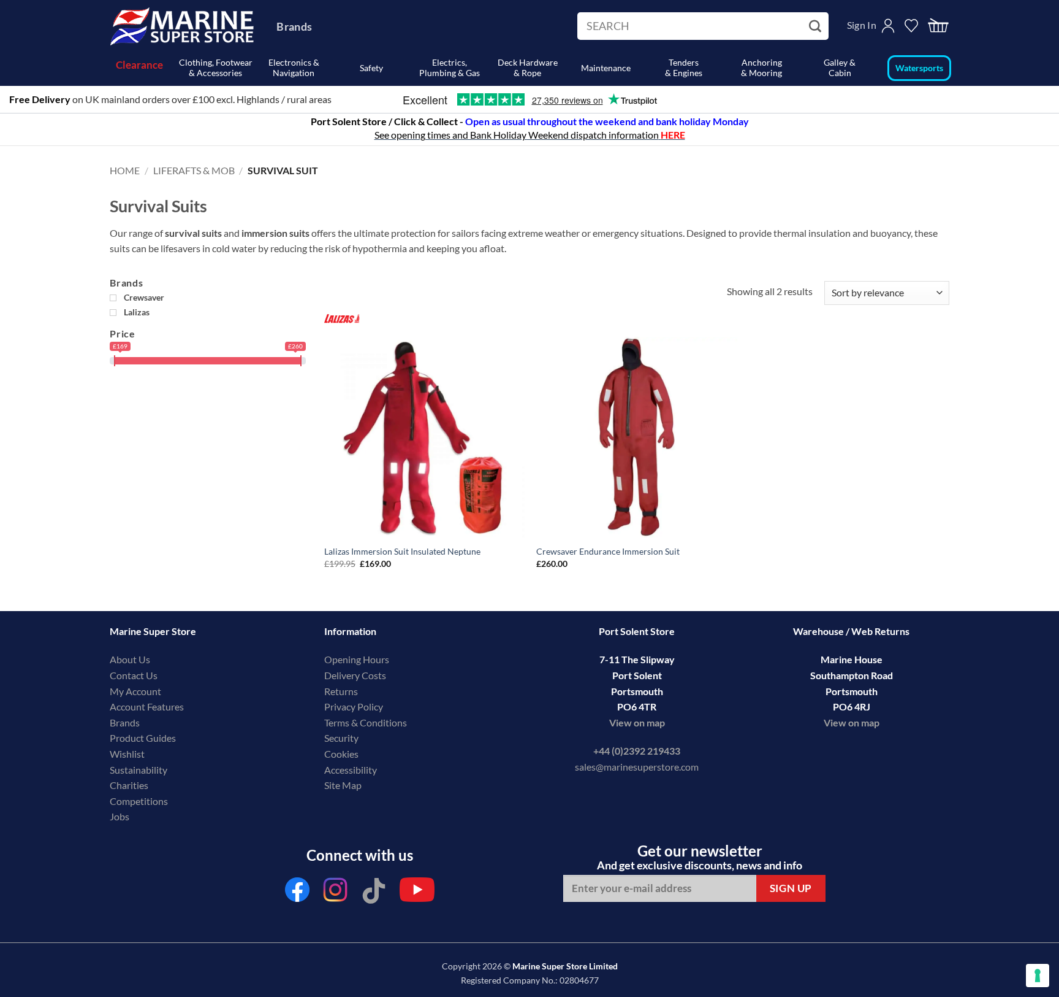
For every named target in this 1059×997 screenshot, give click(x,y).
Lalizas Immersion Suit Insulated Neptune (402, 551)
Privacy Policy (353, 706)
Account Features (147, 706)
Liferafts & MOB (194, 170)
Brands (294, 26)
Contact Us (134, 675)
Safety (371, 68)
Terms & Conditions (365, 722)
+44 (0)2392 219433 (636, 750)
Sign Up (791, 888)
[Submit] (817, 26)
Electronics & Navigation (293, 67)
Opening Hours (356, 659)
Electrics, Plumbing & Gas (449, 67)
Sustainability (138, 770)
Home (125, 170)
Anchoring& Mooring (761, 67)
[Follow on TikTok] (374, 893)
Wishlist (127, 754)
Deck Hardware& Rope (528, 67)
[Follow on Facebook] (297, 893)
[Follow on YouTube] (417, 893)
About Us (130, 659)
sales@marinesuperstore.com (637, 766)
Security (341, 738)
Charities (130, 785)
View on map (637, 722)
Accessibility (350, 770)
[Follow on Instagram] (336, 893)
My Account (135, 691)
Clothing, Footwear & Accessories (215, 67)
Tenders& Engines (683, 67)
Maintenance (606, 68)
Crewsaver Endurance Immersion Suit (608, 551)
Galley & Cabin (840, 67)
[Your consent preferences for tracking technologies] (1037, 975)
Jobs (119, 816)
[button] (938, 26)
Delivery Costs (355, 675)
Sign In (861, 25)
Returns (341, 691)
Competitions (139, 801)
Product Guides (143, 738)
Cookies (341, 754)
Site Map (343, 785)
